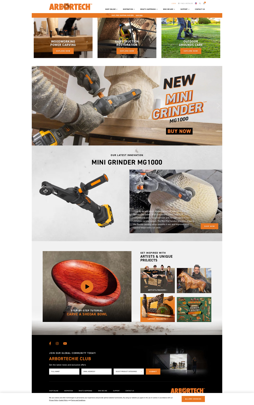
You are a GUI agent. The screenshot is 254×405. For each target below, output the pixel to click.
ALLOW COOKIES (193, 399)
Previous (36, 106)
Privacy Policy (53, 400)
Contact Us (200, 9)
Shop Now (139, 15)
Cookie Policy (63, 400)
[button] (116, 9)
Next (218, 106)
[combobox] (129, 372)
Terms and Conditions (78, 400)
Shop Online (110, 9)
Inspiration (128, 9)
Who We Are (168, 9)
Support (184, 9)
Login (173, 3)
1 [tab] (117, 142)
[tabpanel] (127, 105)
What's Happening (148, 9)
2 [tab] (136, 142)
